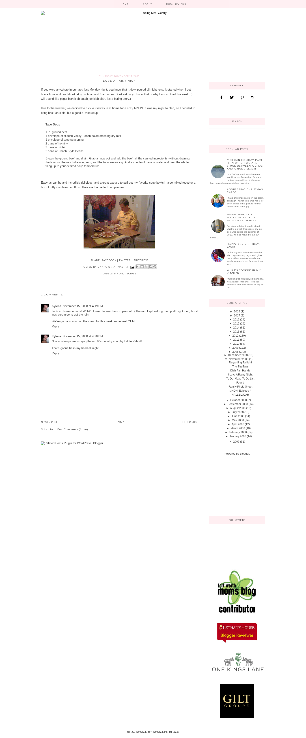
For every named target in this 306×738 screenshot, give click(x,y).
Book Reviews (176, 4)
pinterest (141, 260)
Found (240, 382)
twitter (125, 260)
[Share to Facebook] (150, 266)
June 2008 (237, 416)
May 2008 (238, 420)
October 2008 (238, 400)
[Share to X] (146, 266)
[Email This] (138, 266)
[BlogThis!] (142, 266)
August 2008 (238, 408)
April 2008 (238, 424)
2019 (237, 311)
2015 (236, 323)
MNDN (138, 108)
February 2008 (238, 432)
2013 (236, 331)
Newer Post (49, 422)
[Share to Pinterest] (155, 266)
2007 (236, 441)
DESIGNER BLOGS (166, 732)
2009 (235, 347)
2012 (235, 335)
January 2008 (237, 436)
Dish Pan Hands (240, 370)
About (147, 4)
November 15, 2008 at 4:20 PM (82, 336)
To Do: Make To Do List (240, 378)
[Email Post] (132, 266)
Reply (55, 326)
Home (124, 4)
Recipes (130, 273)
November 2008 (238, 359)
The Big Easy (240, 366)
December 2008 (238, 355)
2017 (237, 315)
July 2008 (238, 412)
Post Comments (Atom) (72, 429)
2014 (236, 327)
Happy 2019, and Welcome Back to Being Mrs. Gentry (241, 217)
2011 (236, 339)
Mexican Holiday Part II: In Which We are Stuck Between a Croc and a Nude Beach (245, 164)
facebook (108, 260)
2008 (235, 351)
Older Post (190, 422)
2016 (236, 319)
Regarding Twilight (240, 362)
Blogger (244, 453)
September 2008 (238, 404)
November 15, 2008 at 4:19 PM (82, 306)
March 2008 (238, 428)
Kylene (56, 306)
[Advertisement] (231, 485)
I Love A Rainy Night (240, 374)
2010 (236, 343)
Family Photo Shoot (240, 386)
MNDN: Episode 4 (240, 390)
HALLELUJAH (240, 394)
